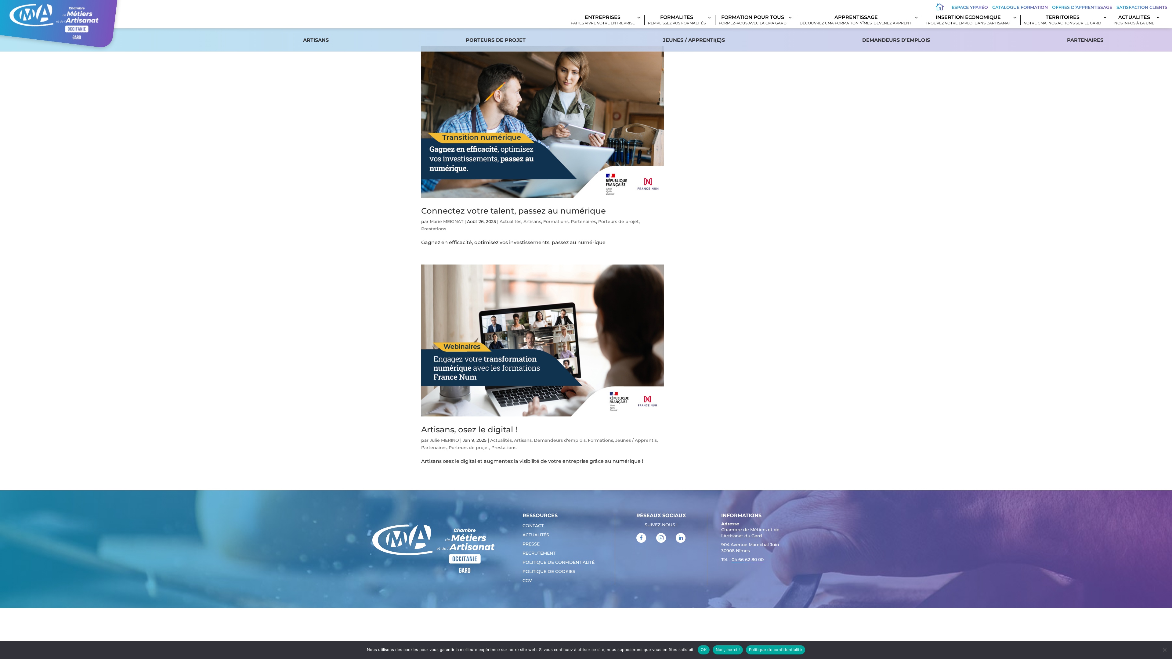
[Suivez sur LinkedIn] (680, 538)
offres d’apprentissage (1082, 7)
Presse (531, 544)
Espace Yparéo (970, 7)
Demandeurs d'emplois (560, 440)
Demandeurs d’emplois (896, 40)
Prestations (433, 229)
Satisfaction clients (1141, 7)
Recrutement (539, 553)
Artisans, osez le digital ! (469, 429)
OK (704, 649)
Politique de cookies (549, 571)
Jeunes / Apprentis (636, 440)
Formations (556, 221)
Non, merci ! (728, 649)
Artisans (316, 40)
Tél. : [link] (742, 559)
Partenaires (1085, 40)
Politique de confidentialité (559, 562)
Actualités (1134, 20)
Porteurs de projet (496, 40)
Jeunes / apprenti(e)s (694, 40)
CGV (527, 580)
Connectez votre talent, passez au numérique (513, 211)
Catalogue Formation (1020, 7)
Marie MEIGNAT (446, 221)
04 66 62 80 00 (748, 559)
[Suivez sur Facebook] (641, 538)
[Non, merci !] (1164, 650)
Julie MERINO (444, 440)
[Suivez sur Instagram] (661, 538)
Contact (533, 526)
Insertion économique (968, 20)
